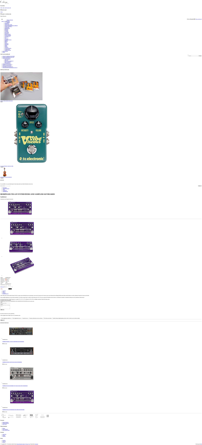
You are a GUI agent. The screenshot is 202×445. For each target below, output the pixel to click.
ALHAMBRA (7, 22)
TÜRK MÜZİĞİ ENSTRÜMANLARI (10, 67)
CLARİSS (6, 31)
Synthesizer (5, 190)
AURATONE (7, 27)
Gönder (3, 309)
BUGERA (6, 30)
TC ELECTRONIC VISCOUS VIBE (6, 166)
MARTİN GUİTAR (8, 39)
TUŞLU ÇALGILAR (7, 63)
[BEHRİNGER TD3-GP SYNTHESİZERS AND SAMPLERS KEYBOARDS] (102, 397)
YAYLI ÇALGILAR (7, 65)
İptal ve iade (5, 424)
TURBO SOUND (8, 50)
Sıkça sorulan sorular (6, 430)
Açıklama (4, 290)
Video (4, 291)
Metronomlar (7, 62)
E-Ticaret (26, 444)
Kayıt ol (200, 19)
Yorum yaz (2, 286)
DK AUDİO (7, 32)
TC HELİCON (7, 49)
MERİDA (6, 40)
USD (3, 7)
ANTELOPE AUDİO (8, 24)
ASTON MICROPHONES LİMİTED (11, 25)
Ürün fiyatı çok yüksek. (48, 318)
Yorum (1, 304)
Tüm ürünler (5, 187)
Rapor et (2, 320)
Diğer (4, 189)
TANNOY (6, 47)
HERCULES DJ (7, 34)
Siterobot (36, 444)
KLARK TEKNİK (8, 35)
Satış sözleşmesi (5, 51)
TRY (1, 7)
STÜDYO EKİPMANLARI (8, 57)
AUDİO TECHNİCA (8, 26)
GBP (6, 7)
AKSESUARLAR (6, 58)
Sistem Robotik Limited (21, 444)
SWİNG (6, 46)
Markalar (8, 21)
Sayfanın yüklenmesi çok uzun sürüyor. (36, 318)
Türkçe (2, 21)
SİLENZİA (6, 44)
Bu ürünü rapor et (5, 293)
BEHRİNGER (7, 28)
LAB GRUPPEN (8, 36)
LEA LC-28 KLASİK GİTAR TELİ (6, 100)
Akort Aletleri (7, 59)
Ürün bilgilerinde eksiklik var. (6, 318)
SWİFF (6, 45)
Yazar (1, 302)
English (5, 21)
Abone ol (199, 185)
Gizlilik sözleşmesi (6, 423)
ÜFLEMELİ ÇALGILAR (8, 66)
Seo (29, 444)
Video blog (4, 434)
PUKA (6, 42)
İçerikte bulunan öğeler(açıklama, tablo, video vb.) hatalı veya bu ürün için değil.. (66, 318)
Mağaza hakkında (5, 422)
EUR (8, 7)
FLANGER (7, 33)
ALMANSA (7, 23)
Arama (200, 55)
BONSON (6, 29)
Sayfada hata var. (25, 318)
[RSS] (201, 444)
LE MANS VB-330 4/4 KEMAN (6, 177)
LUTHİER (6, 38)
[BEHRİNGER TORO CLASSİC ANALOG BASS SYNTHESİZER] (102, 352)
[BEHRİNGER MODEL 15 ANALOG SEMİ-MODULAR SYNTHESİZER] (102, 331)
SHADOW (6, 43)
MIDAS (6, 41)
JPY (10, 7)
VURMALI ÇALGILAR (7, 64)
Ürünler (8, 20)
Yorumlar (4, 292)
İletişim (4, 52)
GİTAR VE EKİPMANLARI (9, 56)
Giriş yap (197, 19)
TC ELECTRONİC (8, 48)
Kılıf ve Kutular (8, 61)
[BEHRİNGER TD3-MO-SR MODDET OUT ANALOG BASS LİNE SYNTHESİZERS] (102, 374)
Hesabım (4, 440)
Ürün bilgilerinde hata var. (17, 318)
